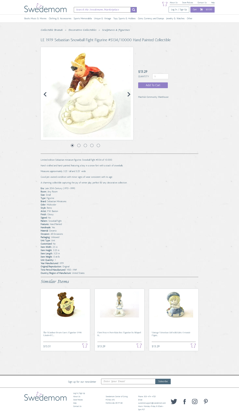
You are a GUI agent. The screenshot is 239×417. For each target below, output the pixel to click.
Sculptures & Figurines (116, 30)
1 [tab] (72, 145)
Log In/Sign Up (79, 393)
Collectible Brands (52, 30)
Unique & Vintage (102, 18)
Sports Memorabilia (83, 18)
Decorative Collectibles (82, 30)
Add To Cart (153, 85)
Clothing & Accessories (60, 18)
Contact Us (202, 2)
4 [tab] (91, 145)
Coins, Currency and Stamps (151, 18)
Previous (45, 94)
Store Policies (187, 2)
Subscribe (163, 381)
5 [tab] (98, 145)
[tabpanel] (87, 93)
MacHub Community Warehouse (153, 97)
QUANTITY (144, 76)
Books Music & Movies (35, 18)
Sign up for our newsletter (82, 381)
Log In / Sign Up (179, 9)
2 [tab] (78, 145)
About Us (174, 2)
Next (128, 94)
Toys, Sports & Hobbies (124, 18)
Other (189, 18)
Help (213, 2)
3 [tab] (85, 145)
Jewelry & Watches (175, 18)
